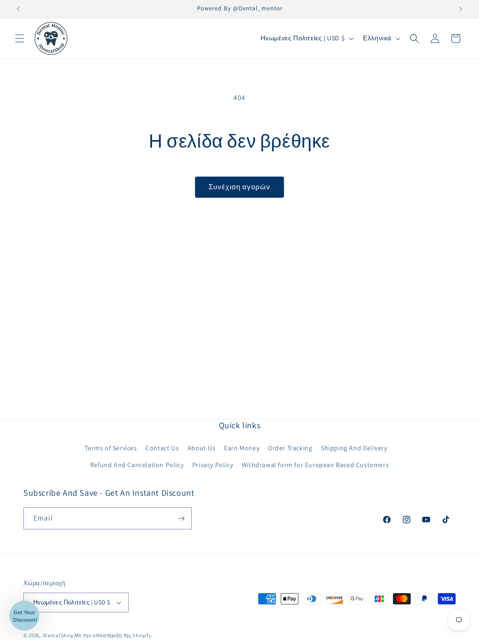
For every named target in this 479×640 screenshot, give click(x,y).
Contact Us (162, 448)
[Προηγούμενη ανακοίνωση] (18, 9)
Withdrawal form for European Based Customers (315, 465)
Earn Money (241, 448)
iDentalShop (58, 635)
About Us (202, 448)
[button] (19, 38)
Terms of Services (111, 448)
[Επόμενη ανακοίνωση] (460, 9)
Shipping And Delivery (354, 448)
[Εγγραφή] (181, 518)
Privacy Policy (212, 465)
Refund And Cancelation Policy (136, 465)
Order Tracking (290, 448)
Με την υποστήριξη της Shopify (112, 635)
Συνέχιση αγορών (239, 186)
